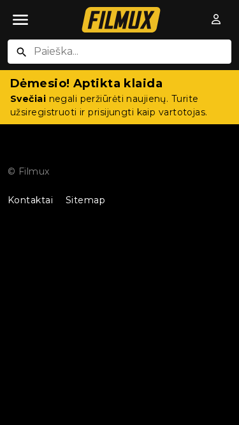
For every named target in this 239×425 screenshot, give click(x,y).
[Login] (216, 19)
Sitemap (85, 200)
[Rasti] (21, 52)
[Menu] (20, 19)
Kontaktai (30, 200)
